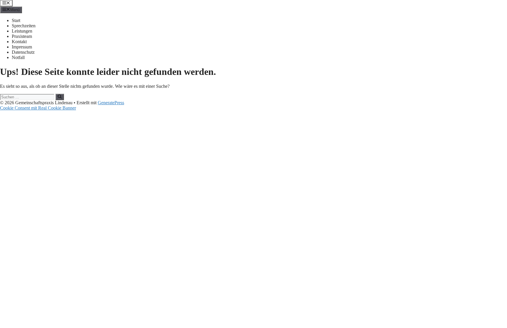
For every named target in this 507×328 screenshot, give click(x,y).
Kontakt (19, 41)
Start (16, 20)
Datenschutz (23, 52)
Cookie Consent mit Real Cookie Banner (38, 107)
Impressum (22, 46)
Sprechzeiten (24, 25)
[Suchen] (59, 97)
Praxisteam (22, 36)
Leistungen (22, 30)
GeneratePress (111, 102)
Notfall (18, 57)
